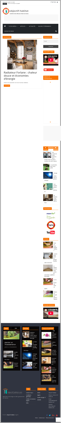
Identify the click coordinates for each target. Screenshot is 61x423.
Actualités (32, 26)
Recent (51, 147)
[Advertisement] (31, 17)
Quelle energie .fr (41, 397)
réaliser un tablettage (54, 344)
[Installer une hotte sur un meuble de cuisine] (8, 351)
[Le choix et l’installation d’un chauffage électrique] (28, 341)
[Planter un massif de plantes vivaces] (48, 291)
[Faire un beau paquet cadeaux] (48, 242)
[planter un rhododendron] (11, 331)
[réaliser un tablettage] (46, 341)
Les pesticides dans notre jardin (53, 166)
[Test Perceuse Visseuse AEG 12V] (46, 375)
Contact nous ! (29, 392)
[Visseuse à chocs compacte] (8, 362)
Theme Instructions (50, 417)
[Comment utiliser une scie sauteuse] (46, 349)
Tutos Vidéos (12, 26)
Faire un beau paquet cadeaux (55, 246)
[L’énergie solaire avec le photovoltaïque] (48, 172)
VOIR (16, 328)
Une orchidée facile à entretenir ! (54, 335)
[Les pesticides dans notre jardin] (46, 164)
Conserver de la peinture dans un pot (54, 361)
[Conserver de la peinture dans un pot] (46, 357)
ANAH (38, 392)
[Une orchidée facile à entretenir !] (46, 332)
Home (36, 417)
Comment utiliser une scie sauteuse (54, 352)
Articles (22, 26)
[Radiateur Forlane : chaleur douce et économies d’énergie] (22, 40)
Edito (27, 403)
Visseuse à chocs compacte (16, 365)
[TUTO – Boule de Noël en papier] (48, 279)
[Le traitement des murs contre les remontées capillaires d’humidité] (48, 265)
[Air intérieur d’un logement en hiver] (48, 194)
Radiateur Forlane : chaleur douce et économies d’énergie (20, 75)
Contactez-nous (9, 31)
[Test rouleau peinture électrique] (48, 183)
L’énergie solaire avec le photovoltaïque (35, 356)
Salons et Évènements (44, 26)
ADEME (39, 400)
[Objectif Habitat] (5, 26)
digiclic (38, 395)
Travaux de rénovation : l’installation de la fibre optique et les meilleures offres (26, 3)
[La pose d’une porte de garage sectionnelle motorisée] (48, 253)
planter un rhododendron (10, 343)
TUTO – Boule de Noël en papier (54, 370)
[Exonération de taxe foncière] (28, 362)
